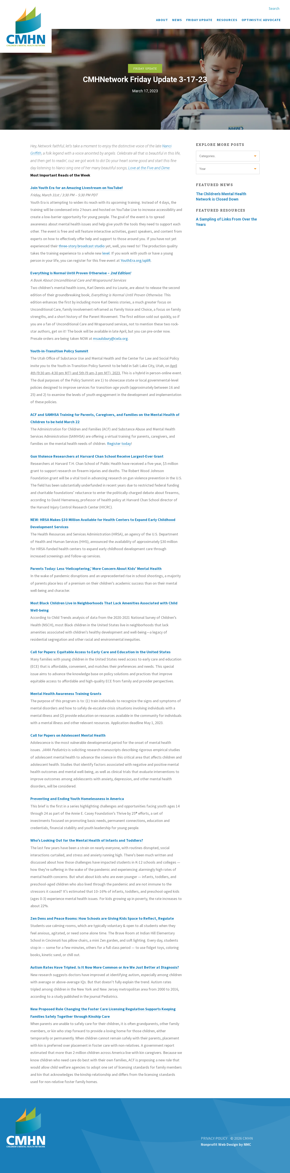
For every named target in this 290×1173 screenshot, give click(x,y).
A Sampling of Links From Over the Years (226, 222)
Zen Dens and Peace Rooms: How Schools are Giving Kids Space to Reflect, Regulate (102, 918)
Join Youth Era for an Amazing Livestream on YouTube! (76, 187)
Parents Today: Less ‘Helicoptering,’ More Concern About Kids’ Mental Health (96, 568)
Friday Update (199, 20)
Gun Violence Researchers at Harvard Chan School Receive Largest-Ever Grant (96, 456)
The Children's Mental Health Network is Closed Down (221, 196)
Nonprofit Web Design (219, 1144)
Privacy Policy (214, 1138)
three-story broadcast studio (82, 245)
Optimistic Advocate (261, 20)
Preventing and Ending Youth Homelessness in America (77, 798)
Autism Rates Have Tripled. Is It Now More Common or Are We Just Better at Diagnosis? (104, 967)
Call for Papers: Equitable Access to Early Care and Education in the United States (100, 651)
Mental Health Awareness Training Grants (65, 693)
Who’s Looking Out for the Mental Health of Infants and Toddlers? (86, 840)
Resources (227, 20)
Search (274, 8)
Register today (119, 443)
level (106, 253)
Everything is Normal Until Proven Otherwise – (80, 272)
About (162, 20)
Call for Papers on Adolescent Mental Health (68, 735)
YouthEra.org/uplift (136, 260)
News (177, 20)
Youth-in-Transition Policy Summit (59, 351)
